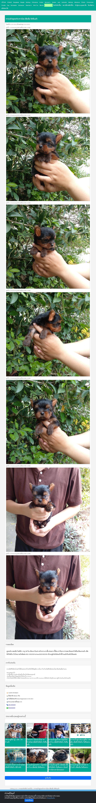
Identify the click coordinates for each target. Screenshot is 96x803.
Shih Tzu (35, 5)
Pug (8, 5)
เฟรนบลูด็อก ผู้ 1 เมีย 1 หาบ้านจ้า (14, 740)
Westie (42, 5)
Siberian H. (29, 5)
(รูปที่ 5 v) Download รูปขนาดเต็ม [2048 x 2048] (18, 378)
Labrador (64, 2)
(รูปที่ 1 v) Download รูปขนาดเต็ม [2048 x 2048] (18, 27)
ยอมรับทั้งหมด (29, 800)
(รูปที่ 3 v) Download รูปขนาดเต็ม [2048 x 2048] (18, 203)
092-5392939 (12, 705)
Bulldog (28, 2)
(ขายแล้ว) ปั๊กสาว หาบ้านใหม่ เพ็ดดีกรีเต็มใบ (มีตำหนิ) (15, 766)
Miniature (77, 2)
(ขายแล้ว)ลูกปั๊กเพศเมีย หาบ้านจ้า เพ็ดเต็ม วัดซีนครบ (79, 766)
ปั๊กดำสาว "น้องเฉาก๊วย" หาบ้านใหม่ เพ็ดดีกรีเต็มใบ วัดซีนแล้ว (37, 741)
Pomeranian (90, 2)
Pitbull (83, 2)
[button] (48, 778)
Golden (54, 2)
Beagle (22, 2)
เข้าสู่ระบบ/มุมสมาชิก (80, 5)
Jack (59, 2)
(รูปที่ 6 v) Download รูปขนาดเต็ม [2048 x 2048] (18, 466)
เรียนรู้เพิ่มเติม (51, 798)
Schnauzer (21, 5)
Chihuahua (35, 2)
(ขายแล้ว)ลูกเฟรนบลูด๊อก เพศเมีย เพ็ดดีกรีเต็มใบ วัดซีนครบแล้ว (80, 741)
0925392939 (11, 708)
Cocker (41, 2)
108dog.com (13, 788)
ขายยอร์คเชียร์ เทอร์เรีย (25, 788)
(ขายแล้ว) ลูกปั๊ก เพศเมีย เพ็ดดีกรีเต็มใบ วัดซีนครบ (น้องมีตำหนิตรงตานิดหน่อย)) (58, 767)
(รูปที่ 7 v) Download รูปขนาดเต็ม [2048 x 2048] (18, 553)
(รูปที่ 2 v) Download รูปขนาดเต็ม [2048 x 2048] (18, 115)
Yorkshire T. (48, 5)
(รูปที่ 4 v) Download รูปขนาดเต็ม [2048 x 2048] (18, 290)
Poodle (4, 5)
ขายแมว (9, 2)
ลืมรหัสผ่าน (91, 5)
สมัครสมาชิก (5, 8)
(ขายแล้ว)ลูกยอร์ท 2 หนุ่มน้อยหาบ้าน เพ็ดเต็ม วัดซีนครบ (37, 766)
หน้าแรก (4, 2)
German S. (48, 2)
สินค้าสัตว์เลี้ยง (57, 5)
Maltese (70, 2)
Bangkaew (16, 2)
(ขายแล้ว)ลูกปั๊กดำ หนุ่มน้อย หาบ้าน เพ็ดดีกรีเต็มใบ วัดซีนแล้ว (58, 741)
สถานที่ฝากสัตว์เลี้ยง (68, 5)
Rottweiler (14, 5)
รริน (19, 696)
